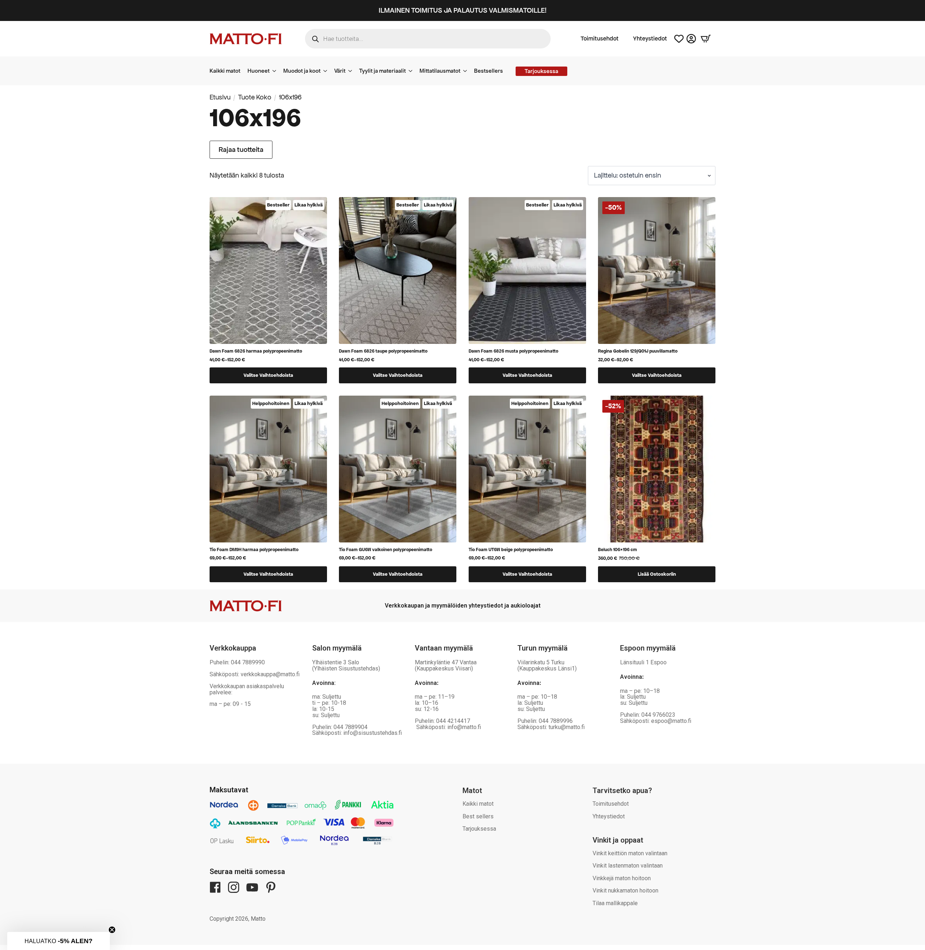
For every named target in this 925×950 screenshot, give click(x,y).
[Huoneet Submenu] (276, 71)
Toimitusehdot (600, 38)
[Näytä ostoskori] (705, 38)
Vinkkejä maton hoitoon (622, 878)
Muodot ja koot (301, 70)
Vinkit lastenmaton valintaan (628, 865)
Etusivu (220, 97)
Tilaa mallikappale (615, 903)
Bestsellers (488, 70)
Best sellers (478, 816)
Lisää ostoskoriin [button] (657, 574)
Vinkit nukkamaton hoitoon (625, 890)
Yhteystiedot (650, 38)
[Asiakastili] (691, 38)
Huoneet (259, 70)
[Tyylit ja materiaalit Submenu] (413, 71)
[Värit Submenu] (352, 71)
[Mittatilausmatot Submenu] (467, 71)
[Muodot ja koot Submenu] (327, 71)
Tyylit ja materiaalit (382, 70)
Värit (339, 70)
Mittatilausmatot (440, 70)
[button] (58, 941)
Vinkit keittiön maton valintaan (630, 853)
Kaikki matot (225, 70)
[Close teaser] (112, 929)
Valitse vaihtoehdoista (268, 375)
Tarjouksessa (479, 828)
